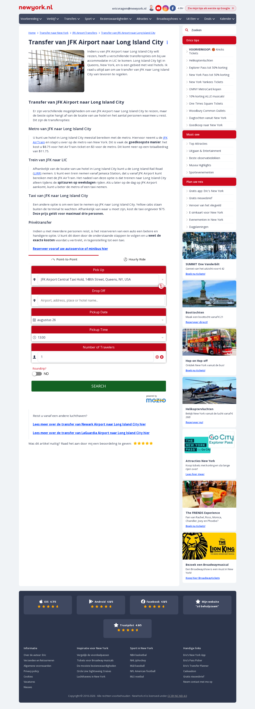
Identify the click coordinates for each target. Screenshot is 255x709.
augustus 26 (46, 320)
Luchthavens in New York (91, 676)
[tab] (63, 259)
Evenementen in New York (206, 220)
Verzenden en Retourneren (39, 660)
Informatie (30, 648)
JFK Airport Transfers (85, 33)
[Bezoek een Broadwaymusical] (209, 546)
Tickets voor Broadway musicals (95, 660)
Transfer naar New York (54, 33)
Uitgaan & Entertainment (205, 151)
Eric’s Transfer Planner (196, 665)
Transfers (70, 19)
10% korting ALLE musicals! (206, 96)
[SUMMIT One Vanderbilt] (209, 245)
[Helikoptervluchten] (209, 390)
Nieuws (28, 687)
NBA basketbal (138, 655)
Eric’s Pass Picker (192, 660)
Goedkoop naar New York (206, 125)
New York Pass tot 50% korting (209, 75)
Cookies (28, 676)
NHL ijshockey (138, 660)
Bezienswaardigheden (114, 19)
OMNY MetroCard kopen (205, 89)
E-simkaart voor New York (206, 212)
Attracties (142, 19)
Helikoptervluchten (201, 60)
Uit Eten (191, 19)
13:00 (41, 337)
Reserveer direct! (197, 322)
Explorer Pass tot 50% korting (208, 67)
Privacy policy (31, 671)
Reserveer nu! (194, 422)
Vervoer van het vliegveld (205, 205)
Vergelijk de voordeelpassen (93, 655)
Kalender (225, 19)
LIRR (37, 173)
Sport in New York (141, 648)
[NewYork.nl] (36, 7)
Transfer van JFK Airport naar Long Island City (128, 33)
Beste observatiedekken (204, 158)
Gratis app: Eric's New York (206, 191)
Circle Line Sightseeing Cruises (94, 671)
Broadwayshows (167, 19)
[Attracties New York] (209, 442)
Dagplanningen (198, 227)
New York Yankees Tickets (206, 82)
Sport (88, 19)
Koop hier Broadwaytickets (203, 578)
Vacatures (29, 681)
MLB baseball (137, 665)
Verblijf (51, 19)
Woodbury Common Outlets (207, 111)
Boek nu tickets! (195, 274)
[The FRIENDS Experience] (209, 494)
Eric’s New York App (194, 655)
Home (32, 33)
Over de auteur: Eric (35, 655)
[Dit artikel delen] (165, 42)
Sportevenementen (201, 172)
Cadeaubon (189, 671)
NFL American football (142, 671)
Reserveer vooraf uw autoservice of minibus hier (70, 249)
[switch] (34, 374)
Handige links (192, 648)
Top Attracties (198, 143)
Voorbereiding (29, 19)
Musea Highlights (200, 165)
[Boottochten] (209, 293)
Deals (208, 19)
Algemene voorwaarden (37, 665)
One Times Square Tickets (206, 103)
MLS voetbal (137, 676)
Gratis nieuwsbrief (200, 198)
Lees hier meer (195, 474)
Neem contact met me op (197, 681)
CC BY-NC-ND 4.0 (177, 696)
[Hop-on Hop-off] (209, 342)
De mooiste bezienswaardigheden (96, 665)
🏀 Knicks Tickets (206, 51)
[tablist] (98, 259)
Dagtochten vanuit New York (207, 118)
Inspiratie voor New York (92, 648)
